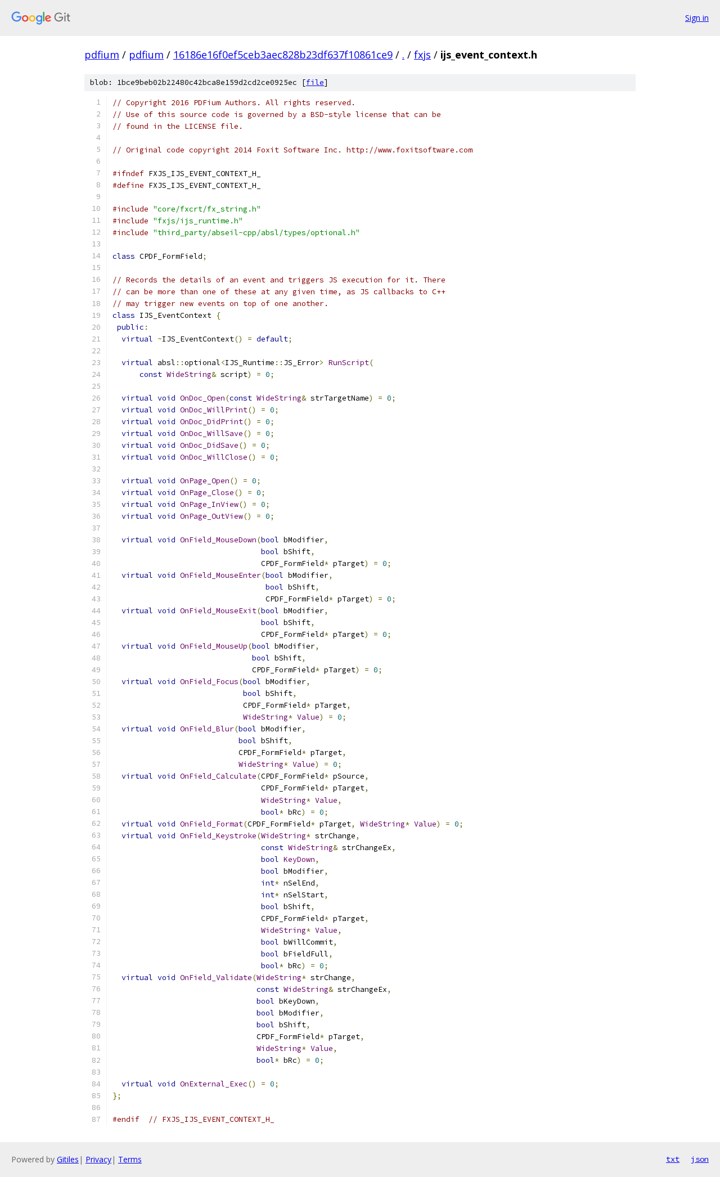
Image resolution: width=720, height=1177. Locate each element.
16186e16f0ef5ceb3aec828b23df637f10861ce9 (283, 54)
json (700, 1159)
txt (673, 1159)
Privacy (98, 1159)
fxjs (422, 54)
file (315, 82)
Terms (130, 1159)
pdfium (101, 54)
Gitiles (68, 1159)
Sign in (697, 17)
